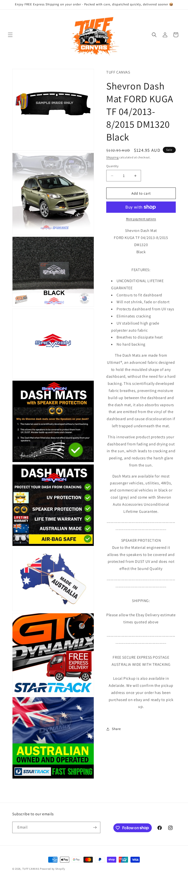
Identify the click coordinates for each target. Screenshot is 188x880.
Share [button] (116, 729)
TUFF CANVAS (30, 868)
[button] (10, 34)
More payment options (141, 219)
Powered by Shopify (52, 868)
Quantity (112, 166)
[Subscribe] (94, 827)
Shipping (112, 157)
